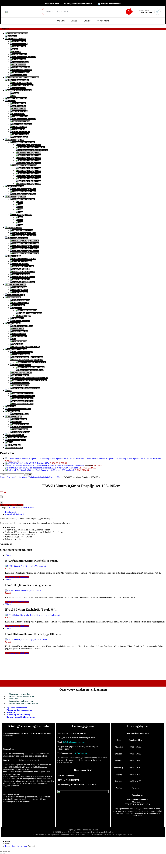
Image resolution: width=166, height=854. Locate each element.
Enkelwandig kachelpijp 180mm (29, 160)
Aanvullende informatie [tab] (15, 514)
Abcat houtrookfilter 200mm (22, 404)
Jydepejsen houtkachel (20, 62)
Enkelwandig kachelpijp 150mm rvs (25, 253)
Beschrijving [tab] (10, 512)
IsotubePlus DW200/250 (21, 279)
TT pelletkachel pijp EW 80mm (24, 233)
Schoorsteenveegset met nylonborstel (31, 367)
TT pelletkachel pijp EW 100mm (24, 235)
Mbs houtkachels (18, 129)
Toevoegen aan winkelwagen (11, 505)
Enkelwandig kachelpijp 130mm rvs (25, 251)
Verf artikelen (17, 344)
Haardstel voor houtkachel (17, 437)
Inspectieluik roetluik (20, 331)
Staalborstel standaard (20, 385)
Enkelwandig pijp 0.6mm (16, 196)
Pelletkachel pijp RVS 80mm (22, 230)
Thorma (15, 93)
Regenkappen (17, 308)
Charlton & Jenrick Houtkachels (24, 57)
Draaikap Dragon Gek (20, 303)
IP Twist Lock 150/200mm (22, 261)
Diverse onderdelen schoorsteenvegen (26, 388)
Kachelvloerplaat (13, 411)
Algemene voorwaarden (19, 694)
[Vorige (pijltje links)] (1, 853)
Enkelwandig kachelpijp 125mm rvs (25, 248)
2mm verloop (17, 422)
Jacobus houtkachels (19, 44)
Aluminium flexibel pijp (16, 295)
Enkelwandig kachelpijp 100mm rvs (25, 240)
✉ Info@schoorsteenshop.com (78, 3)
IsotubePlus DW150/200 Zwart (23, 277)
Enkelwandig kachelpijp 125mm (29, 171)
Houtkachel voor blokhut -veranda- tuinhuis (23, 77)
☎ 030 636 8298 (51, 3)
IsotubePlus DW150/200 (21, 274)
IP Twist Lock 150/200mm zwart (24, 259)
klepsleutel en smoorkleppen (22, 326)
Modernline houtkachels (21, 67)
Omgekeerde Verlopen (20, 424)
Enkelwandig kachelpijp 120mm (29, 145)
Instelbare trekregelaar (15, 435)
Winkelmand (103, 21)
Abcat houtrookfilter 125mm (22, 393)
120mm (20, 204)
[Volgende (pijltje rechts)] (4, 853)
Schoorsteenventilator (15, 448)
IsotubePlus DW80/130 (20, 264)
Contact (87, 21)
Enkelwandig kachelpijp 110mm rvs (25, 243)
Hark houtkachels (18, 114)
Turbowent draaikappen (21, 321)
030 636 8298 (145, 12)
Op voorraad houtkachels (16, 39)
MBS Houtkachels (19, 64)
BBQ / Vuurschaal (13, 445)
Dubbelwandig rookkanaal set (18, 80)
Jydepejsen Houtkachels (21, 121)
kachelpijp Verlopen (14, 416)
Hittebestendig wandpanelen (17, 33)
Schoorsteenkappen (14, 297)
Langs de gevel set (19, 88)
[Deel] (6, 851)
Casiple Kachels (27, 507)
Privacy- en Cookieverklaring (21, 696)
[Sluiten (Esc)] (9, 851)
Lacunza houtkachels (20, 116)
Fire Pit (10, 442)
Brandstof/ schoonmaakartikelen (19, 409)
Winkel (74, 21)
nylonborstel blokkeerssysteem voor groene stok (30, 378)
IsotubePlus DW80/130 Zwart (23, 266)
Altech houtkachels (19, 46)
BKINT (95, 830)
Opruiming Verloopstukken (22, 427)
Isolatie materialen (19, 334)
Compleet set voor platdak (22, 83)
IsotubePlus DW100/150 (21, 269)
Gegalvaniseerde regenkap (27, 310)
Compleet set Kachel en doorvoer (19, 90)
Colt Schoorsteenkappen (21, 300)
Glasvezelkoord (18, 328)
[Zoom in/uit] (1, 851)
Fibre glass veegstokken (21, 354)
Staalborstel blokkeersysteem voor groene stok (29, 380)
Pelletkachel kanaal (14, 228)
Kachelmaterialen (13, 323)
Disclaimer (13, 699)
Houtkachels (11, 101)
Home (2, 477)
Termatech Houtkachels (21, 72)
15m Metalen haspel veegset (22, 352)
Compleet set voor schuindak (22, 85)
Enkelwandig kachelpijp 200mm (29, 163)
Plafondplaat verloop (20, 429)
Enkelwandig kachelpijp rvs (17, 238)
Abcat (9, 391)
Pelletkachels (12, 36)
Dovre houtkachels (19, 59)
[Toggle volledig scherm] (4, 851)
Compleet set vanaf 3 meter (17, 98)
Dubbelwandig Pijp (14, 256)
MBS (14, 96)
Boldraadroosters (18, 305)
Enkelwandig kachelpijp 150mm (29, 155)
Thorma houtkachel (19, 75)
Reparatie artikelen (19, 341)
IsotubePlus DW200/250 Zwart (23, 282)
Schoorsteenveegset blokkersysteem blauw (27, 357)
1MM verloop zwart (19, 419)
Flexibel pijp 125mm (20, 290)
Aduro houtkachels (19, 41)
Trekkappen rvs (18, 318)
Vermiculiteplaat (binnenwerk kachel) (26, 347)
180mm (20, 212)
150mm (20, 209)
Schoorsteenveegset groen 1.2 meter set (32, 362)
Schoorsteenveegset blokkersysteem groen (27, 360)
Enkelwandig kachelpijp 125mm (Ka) (31, 147)
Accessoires (11, 406)
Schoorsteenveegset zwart (21, 365)
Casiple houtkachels (19, 54)
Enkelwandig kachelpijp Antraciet (24, 165)
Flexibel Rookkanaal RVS (16, 284)
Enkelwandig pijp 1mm (15, 186)
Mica (14, 339)
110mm (20, 202)
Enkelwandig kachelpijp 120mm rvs (25, 246)
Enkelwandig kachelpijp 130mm (29, 152)
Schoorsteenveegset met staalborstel (31, 370)
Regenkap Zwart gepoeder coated (30, 313)
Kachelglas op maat (19, 336)
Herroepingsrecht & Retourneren (23, 703)
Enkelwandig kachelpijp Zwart (23, 142)
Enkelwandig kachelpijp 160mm (29, 158)
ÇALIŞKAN (16, 52)
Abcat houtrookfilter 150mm (22, 398)
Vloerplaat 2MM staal (20, 414)
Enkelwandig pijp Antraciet (22, 215)
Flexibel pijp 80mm (19, 287)
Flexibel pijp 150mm (20, 292)
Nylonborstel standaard (21, 383)
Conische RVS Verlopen (21, 432)
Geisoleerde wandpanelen (16, 440)
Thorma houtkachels (20, 137)
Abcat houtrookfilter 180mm (22, 401)
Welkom (61, 21)
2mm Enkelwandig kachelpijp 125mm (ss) (33, 150)
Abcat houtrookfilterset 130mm (23, 396)
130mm (20, 207)
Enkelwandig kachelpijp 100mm (24, 189)
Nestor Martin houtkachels (22, 70)
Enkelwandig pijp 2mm (15, 140)
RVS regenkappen (24, 316)
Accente (15, 49)
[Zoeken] (129, 12)
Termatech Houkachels (20, 134)
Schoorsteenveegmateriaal (17, 349)
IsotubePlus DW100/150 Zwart (23, 272)
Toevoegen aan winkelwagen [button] (17, 577)
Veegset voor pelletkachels (22, 372)
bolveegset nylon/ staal (20, 375)
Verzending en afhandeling (21, 701)
